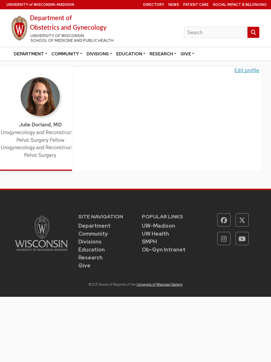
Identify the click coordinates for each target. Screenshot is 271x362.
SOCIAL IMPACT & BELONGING (240, 4)
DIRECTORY (153, 4)
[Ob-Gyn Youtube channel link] (242, 238)
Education (129, 54)
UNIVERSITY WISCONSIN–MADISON (40, 4)
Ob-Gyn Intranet (164, 249)
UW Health (155, 233)
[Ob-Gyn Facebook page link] (224, 220)
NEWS (173, 4)
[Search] (253, 32)
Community (65, 54)
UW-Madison (158, 225)
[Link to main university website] (41, 232)
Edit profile (246, 70)
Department (29, 54)
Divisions (98, 54)
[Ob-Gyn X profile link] (242, 220)
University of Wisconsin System (160, 284)
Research (161, 54)
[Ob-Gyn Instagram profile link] (224, 238)
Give (185, 54)
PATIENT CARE (196, 4)
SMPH (149, 241)
